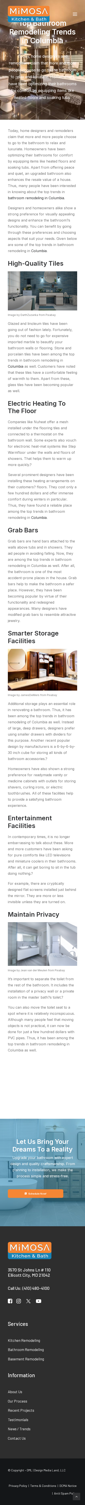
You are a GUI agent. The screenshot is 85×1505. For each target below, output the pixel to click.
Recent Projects (21, 1410)
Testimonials (18, 1419)
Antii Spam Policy (65, 1493)
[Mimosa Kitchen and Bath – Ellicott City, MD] (28, 14)
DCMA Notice (68, 1486)
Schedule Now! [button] (37, 1193)
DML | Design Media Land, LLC (46, 1470)
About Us (15, 1391)
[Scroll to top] (76, 1496)
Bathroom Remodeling (26, 1349)
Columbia (39, 251)
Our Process (17, 1401)
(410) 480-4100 (35, 1288)
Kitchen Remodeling (24, 1340)
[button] (75, 14)
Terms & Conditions (43, 1486)
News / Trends (19, 1429)
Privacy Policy (18, 1486)
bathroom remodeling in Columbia (36, 198)
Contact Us (17, 1438)
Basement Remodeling (26, 1359)
